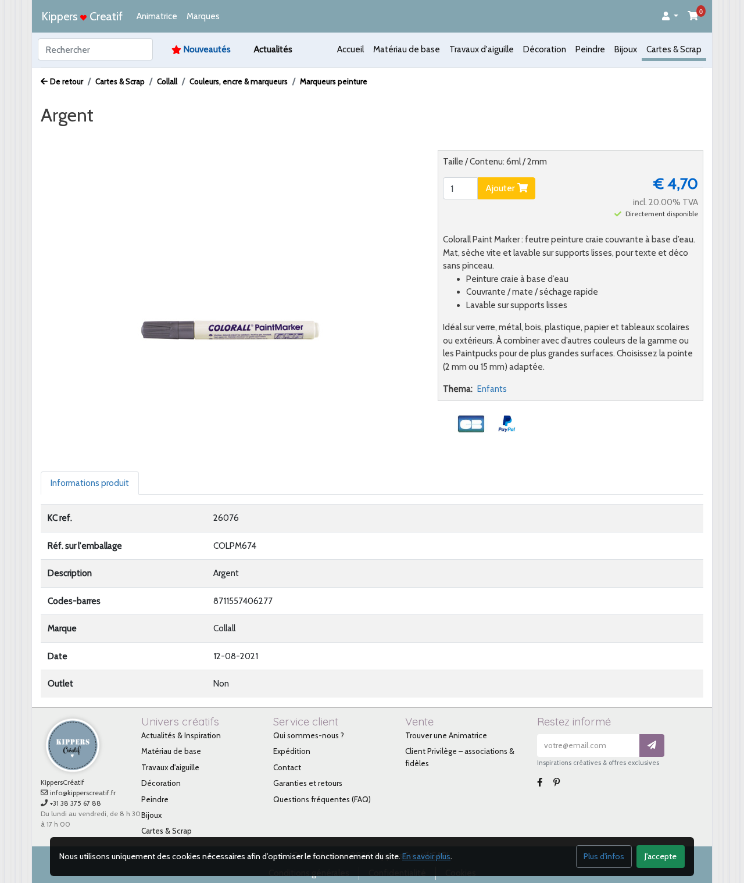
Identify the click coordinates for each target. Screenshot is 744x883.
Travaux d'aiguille (481, 49)
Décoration (544, 49)
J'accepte (661, 856)
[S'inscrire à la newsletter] (651, 745)
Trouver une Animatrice (446, 735)
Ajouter (501, 188)
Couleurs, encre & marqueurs (238, 81)
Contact (287, 767)
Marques (203, 16)
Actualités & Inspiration (181, 735)
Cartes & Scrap (674, 49)
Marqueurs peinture (333, 81)
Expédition (291, 751)
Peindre (590, 49)
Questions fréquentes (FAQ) (322, 799)
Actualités (273, 49)
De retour (66, 81)
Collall (167, 81)
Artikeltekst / (220, 137)
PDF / (169, 137)
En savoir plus (426, 856)
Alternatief (281, 137)
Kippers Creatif (82, 16)
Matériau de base (406, 49)
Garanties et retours (307, 783)
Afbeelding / (74, 137)
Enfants (492, 389)
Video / (130, 137)
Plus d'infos (604, 856)
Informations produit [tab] (90, 483)
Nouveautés (207, 49)
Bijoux (625, 49)
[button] (670, 16)
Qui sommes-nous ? (308, 735)
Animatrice (157, 16)
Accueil (350, 49)
